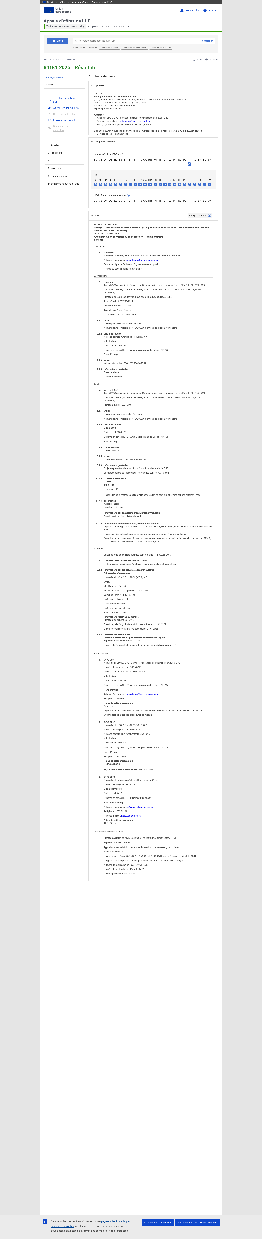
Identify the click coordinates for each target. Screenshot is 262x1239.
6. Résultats (54, 168)
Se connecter (192, 10)
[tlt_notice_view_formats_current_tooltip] (209, 215)
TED (46, 59)
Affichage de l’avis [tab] (54, 77)
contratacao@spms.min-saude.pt (134, 121)
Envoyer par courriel (64, 120)
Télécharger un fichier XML (65, 100)
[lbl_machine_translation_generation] (128, 195)
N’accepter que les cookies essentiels (197, 1222)
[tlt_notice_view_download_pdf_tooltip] (95, 184)
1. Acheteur (54, 145)
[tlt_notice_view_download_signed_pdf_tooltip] (189, 164)
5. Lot (51, 160)
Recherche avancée (109, 48)
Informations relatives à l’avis (63, 184)
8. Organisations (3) (58, 176)
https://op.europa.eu (131, 815)
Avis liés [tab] (49, 84)
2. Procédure (55, 153)
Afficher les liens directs (66, 108)
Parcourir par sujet (159, 48)
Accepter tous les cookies (157, 1222)
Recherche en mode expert (134, 48)
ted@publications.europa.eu (139, 807)
